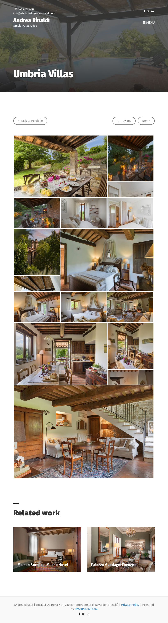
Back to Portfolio (31, 121)
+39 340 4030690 (23, 9)
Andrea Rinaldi (31, 20)
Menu (150, 22)
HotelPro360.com (86, 609)
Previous (125, 121)
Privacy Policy (130, 605)
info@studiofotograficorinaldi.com (34, 13)
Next (145, 121)
